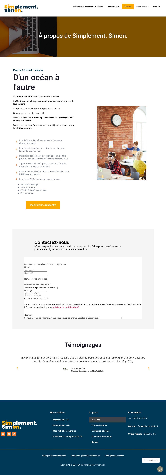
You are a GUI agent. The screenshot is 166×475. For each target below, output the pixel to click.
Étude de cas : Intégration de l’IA (67, 436)
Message (28, 290)
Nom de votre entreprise (35, 279)
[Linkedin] (9, 434)
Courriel (28, 273)
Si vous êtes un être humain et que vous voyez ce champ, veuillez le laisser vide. (61, 318)
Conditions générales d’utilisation (85, 455)
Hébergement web (61, 425)
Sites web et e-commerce (64, 431)
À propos (127, 6)
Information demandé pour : (38, 284)
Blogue (95, 442)
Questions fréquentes (102, 436)
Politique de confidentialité (54, 455)
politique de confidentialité (66, 307)
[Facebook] (3, 434)
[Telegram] (14, 434)
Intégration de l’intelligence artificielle (88, 6)
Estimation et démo (100, 431)
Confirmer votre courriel (36, 298)
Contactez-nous (142, 6)
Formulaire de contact (148, 426)
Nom (27, 267)
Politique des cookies (114, 455)
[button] (17, 368)
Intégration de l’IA (60, 419)
